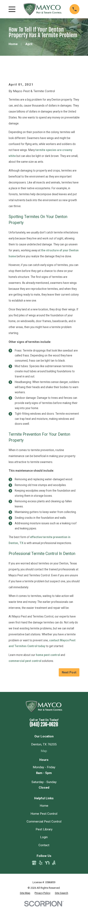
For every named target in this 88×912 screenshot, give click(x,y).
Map (44, 751)
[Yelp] (40, 863)
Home (44, 806)
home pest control (48, 655)
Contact (43, 845)
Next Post (69, 672)
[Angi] (54, 863)
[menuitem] (25, 893)
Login (44, 837)
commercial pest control (25, 661)
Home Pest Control (43, 814)
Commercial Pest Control (44, 821)
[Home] (43, 9)
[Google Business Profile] (34, 863)
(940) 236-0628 (44, 725)
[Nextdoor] (47, 863)
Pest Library (44, 829)
